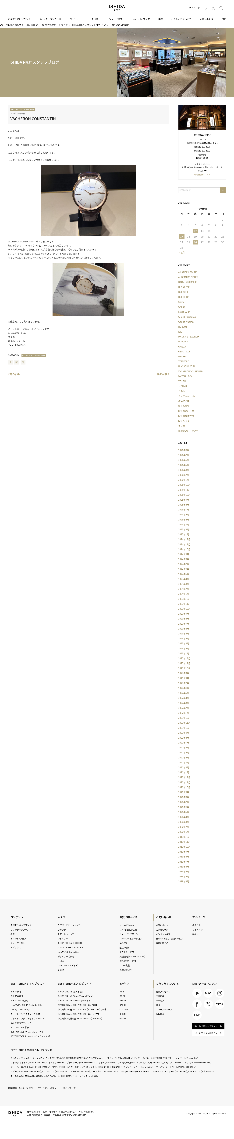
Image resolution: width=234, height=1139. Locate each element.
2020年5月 (183, 812)
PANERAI (182, 356)
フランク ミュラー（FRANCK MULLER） (28, 1062)
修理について (126, 969)
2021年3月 (183, 762)
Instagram (16, 362)
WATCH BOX (185, 376)
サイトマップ (69, 1088)
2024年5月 (183, 574)
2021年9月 (183, 732)
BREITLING (183, 297)
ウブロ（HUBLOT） (155, 1062)
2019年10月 (184, 846)
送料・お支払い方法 (128, 929)
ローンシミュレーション (131, 938)
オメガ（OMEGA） (56, 1062)
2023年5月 (183, 633)
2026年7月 (183, 455)
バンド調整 (125, 965)
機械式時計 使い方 (188, 430)
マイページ (194, 7)
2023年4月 (183, 638)
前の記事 (15, 374)
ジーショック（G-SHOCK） (87, 1075)
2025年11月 (184, 489)
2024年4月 (183, 579)
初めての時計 (185, 401)
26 (195, 242)
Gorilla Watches (186, 321)
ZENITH (182, 381)
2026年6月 (183, 459)
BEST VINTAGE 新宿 (20, 1027)
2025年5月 (183, 514)
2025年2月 (183, 529)
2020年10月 (184, 787)
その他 (181, 391)
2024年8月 (183, 559)
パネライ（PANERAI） (105, 1062)
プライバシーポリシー (48, 1088)
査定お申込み (162, 942)
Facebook (10, 362)
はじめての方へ (127, 925)
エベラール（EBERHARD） (175, 1071)
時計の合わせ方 (186, 411)
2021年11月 (184, 722)
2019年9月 (183, 851)
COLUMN (124, 1009)
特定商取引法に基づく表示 (20, 1088)
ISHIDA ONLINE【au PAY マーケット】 (75, 1000)
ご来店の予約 (162, 929)
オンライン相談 (163, 934)
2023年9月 (183, 613)
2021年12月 (184, 717)
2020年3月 (183, 821)
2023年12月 (184, 598)
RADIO (123, 1004)
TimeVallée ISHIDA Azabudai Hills (26, 1004)
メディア (125, 983)
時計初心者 (183, 420)
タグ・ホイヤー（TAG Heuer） (197, 1062)
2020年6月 (183, 807)
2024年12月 (184, 539)
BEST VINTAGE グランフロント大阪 (27, 1031)
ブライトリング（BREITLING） (80, 1062)
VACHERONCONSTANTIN (22, 109)
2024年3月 (183, 583)
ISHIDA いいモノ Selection (70, 947)
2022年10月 (184, 668)
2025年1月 (183, 534)
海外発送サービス (128, 960)
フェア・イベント (186, 396)
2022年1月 (183, 712)
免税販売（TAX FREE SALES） (132, 956)
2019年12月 (184, 836)
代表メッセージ (163, 991)
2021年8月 (183, 737)
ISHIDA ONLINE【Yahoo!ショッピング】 (75, 996)
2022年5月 (183, 693)
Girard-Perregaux (187, 316)
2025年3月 (183, 524)
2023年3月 (183, 643)
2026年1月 (183, 479)
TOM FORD (183, 361)
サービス (160, 1000)
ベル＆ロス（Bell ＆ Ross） (202, 1071)
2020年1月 (183, 831)
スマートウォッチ (66, 934)
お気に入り (205, 8)
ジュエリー (75, 19)
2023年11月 (184, 603)
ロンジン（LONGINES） (80, 1071)
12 (195, 231)
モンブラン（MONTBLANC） (105, 1071)
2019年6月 (183, 866)
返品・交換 (124, 947)
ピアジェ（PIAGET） (59, 1066)
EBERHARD (184, 311)
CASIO (181, 306)
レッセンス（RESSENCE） (55, 1071)
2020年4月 (183, 817)
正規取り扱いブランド (19, 19)
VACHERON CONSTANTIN (33, 118)
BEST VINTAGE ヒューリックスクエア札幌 (30, 1036)
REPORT (124, 1013)
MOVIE (123, 1000)
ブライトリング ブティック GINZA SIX (28, 1018)
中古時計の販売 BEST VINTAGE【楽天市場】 (77, 1004)
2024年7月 (183, 564)
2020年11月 (184, 782)
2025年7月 (183, 509)
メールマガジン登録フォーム (208, 1025)
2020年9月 (183, 792)
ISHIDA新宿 (16, 991)
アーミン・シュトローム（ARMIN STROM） (175, 1066)
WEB (122, 991)
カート (213, 8)
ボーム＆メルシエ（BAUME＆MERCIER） (29, 1075)
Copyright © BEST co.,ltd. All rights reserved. (206, 1113)
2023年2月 (183, 648)
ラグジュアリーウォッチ (69, 925)
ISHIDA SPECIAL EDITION (70, 942)
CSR (158, 1004)
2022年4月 (183, 697)
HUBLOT (182, 326)
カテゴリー (94, 19)
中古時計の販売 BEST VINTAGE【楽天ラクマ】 (78, 1013)
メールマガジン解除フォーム (208, 1033)
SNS (224, 19)
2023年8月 (183, 618)
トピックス (16, 947)
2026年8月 (183, 450)
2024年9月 (183, 554)
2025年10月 (184, 494)
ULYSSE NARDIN (186, 366)
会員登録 (196, 925)
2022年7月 (183, 683)
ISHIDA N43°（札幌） (19, 1000)
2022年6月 (183, 688)
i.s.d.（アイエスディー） (68, 965)
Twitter (23, 362)
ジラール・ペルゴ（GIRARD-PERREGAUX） (29, 1066)
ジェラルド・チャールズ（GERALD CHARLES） (141, 1071)
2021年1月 (183, 772)
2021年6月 (183, 747)
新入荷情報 (183, 406)
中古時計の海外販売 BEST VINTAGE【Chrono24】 (80, 1018)
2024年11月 (184, 544)
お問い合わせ (206, 19)
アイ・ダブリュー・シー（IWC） (131, 1062)
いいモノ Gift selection (68, 951)
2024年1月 (183, 593)
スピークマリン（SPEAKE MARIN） (26, 1071)
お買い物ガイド (128, 917)
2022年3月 (183, 703)
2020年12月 (184, 777)
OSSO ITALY (184, 351)
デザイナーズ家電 (66, 956)
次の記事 (162, 374)
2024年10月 (184, 549)
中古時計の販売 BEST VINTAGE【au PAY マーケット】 (82, 1009)
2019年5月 (183, 871)
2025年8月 (183, 504)
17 (181, 236)
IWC (180, 331)
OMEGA (182, 346)
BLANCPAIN (184, 287)
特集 (160, 19)
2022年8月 (183, 678)
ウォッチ (62, 929)
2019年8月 (183, 856)
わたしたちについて (181, 19)
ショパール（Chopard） (185, 1058)
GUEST (123, 1018)
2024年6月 (183, 569)
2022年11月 (184, 663)
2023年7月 (183, 623)
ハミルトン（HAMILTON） (61, 1075)
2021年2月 (183, 767)
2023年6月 (183, 628)
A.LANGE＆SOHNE (187, 272)
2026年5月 (183, 465)
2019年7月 (183, 861)
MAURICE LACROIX (188, 336)
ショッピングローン (129, 934)
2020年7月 (183, 802)
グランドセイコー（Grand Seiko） (138, 1066)
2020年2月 (183, 826)
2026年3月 (183, 469)
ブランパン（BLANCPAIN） (119, 1058)
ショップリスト (116, 19)
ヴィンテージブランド (50, 19)
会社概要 (160, 996)
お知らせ (182, 386)
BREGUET (183, 292)
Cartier (181, 301)
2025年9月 (183, 499)
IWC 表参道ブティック (21, 1022)
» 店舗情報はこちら (202, 174)
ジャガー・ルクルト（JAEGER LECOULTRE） (153, 1058)
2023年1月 (183, 653)
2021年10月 (184, 727)
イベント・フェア (141, 19)
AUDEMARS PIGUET (188, 277)
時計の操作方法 (186, 415)
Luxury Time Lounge (20, 1009)
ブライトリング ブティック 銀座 (25, 1013)
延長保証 (124, 942)
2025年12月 (184, 484)
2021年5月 (183, 752)
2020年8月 (183, 797)
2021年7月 (183, 742)
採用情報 (160, 1013)
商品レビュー (198, 934)
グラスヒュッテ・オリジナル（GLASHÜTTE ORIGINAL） (95, 1066)
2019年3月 (183, 881)
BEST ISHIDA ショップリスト (28, 983)
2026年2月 (183, 474)
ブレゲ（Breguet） (96, 1058)
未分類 (181, 425)
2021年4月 (183, 757)
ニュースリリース (164, 1009)
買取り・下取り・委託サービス (169, 938)
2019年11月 (184, 841)
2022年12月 (184, 658)
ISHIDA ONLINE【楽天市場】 (70, 991)
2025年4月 (183, 519)
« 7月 (182, 252)
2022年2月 (183, 707)
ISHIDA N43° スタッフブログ (85, 24)
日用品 (61, 960)
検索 (221, 8)
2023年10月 (184, 608)
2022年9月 (183, 673)
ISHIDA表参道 (17, 996)
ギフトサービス (127, 951)
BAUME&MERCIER (187, 282)
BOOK (122, 996)
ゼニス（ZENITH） (174, 1062)
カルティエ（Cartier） (20, 1058)
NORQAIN (183, 341)
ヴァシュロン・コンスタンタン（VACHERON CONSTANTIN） (59, 1058)
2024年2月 (183, 588)
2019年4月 (183, 876)
